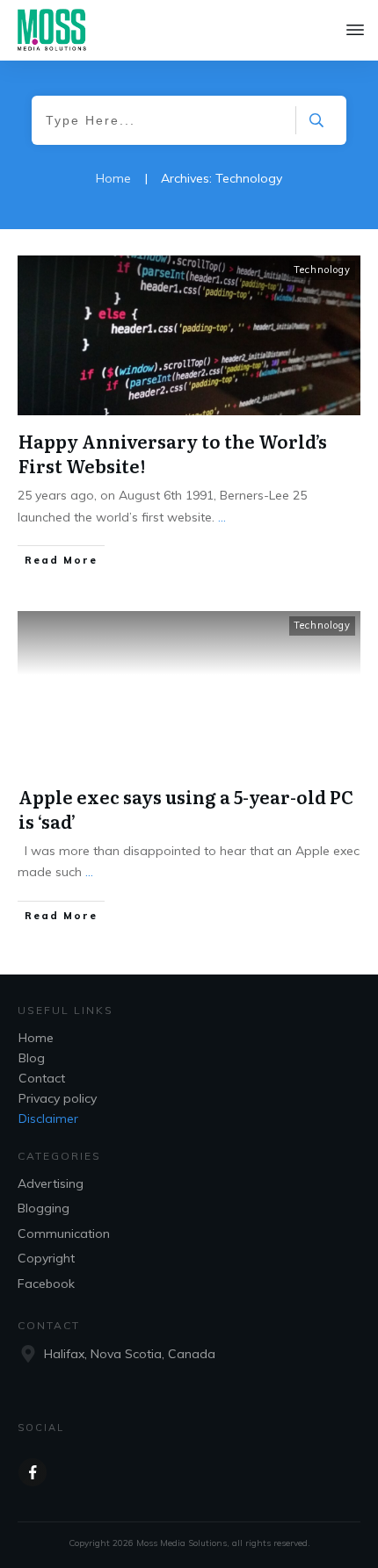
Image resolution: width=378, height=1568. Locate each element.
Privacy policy (57, 1098)
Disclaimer (48, 1118)
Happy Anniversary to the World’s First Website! (172, 453)
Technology (322, 269)
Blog (31, 1058)
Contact (41, 1078)
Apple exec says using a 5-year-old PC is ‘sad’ (185, 808)
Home (36, 1038)
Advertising (51, 1183)
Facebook (46, 1283)
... (222, 517)
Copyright (46, 1258)
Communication (64, 1233)
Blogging (43, 1208)
